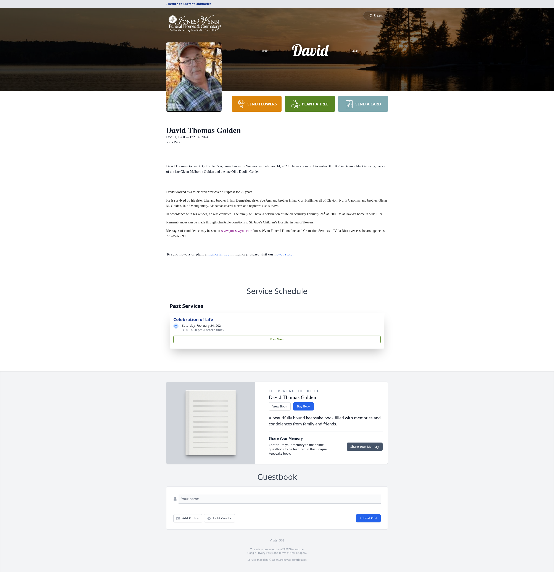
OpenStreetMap (281, 560)
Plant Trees (277, 339)
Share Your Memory (364, 446)
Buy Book (303, 406)
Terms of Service (289, 553)
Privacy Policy (265, 553)
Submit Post (368, 518)
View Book (279, 406)
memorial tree (218, 254)
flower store (283, 254)
